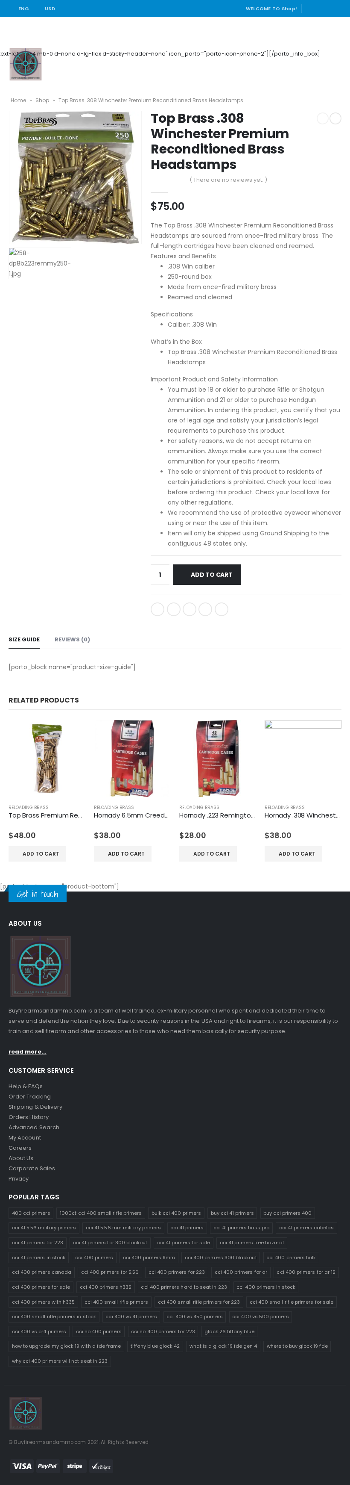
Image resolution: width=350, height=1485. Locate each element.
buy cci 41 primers (232, 1213)
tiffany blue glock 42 (155, 1346)
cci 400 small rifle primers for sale (291, 1302)
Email (221, 609)
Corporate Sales (32, 1168)
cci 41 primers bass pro (241, 1227)
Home (18, 100)
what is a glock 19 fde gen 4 (223, 1346)
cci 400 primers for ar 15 (306, 1272)
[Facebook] (311, 8)
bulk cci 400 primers (176, 1213)
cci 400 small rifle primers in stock (54, 1316)
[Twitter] (324, 8)
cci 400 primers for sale (41, 1287)
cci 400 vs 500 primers (260, 1316)
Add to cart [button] (41, 853)
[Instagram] (335, 8)
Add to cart (212, 574)
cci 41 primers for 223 (37, 1242)
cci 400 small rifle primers (117, 1302)
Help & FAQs (26, 1086)
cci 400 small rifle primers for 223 (199, 1302)
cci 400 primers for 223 (177, 1272)
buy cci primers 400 (287, 1213)
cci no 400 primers (99, 1331)
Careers (20, 1148)
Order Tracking (30, 1096)
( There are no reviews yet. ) (228, 180)
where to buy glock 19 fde (297, 1346)
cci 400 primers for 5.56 (110, 1272)
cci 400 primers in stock (265, 1287)
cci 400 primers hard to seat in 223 (184, 1287)
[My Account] (332, 53)
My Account (25, 1138)
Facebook (157, 609)
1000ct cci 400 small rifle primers (101, 1213)
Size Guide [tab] (24, 639)
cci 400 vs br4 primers (39, 1331)
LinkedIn (189, 609)
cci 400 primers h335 (105, 1287)
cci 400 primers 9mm (149, 1257)
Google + (205, 609)
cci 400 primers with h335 (43, 1302)
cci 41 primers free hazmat (252, 1242)
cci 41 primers (187, 1227)
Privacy (19, 1179)
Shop (42, 100)
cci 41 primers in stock (39, 1257)
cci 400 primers (94, 1257)
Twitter (174, 609)
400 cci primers (31, 1213)
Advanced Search (34, 1127)
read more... (28, 1052)
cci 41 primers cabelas (306, 1227)
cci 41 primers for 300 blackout (110, 1242)
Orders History (29, 1117)
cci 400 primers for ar (241, 1272)
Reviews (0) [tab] (72, 639)
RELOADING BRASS (29, 807)
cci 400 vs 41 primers (131, 1316)
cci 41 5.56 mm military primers (123, 1227)
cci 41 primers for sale (183, 1242)
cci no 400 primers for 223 (163, 1331)
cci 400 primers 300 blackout (221, 1257)
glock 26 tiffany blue (229, 1331)
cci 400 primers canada (41, 1272)
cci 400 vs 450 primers (194, 1316)
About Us (21, 1158)
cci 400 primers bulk (291, 1257)
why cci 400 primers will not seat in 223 (60, 1361)
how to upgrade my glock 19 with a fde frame (66, 1346)
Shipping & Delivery (35, 1107)
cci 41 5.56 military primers (44, 1227)
